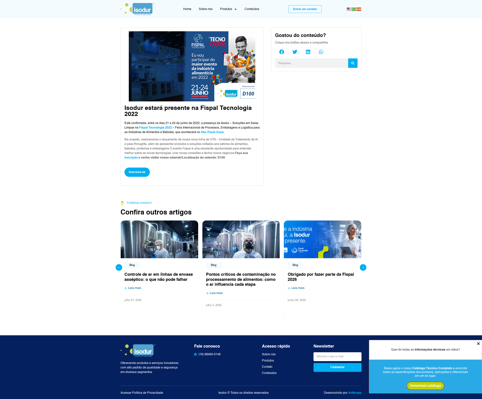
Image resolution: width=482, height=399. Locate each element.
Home (187, 9)
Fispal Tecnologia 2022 (155, 127)
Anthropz (355, 392)
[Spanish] (359, 9)
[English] (349, 9)
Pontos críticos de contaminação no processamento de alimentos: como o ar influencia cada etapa (241, 280)
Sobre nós (206, 9)
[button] (281, 52)
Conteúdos (252, 9)
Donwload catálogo (425, 386)
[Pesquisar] (353, 63)
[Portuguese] (354, 9)
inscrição (131, 157)
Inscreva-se (137, 172)
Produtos (226, 9)
